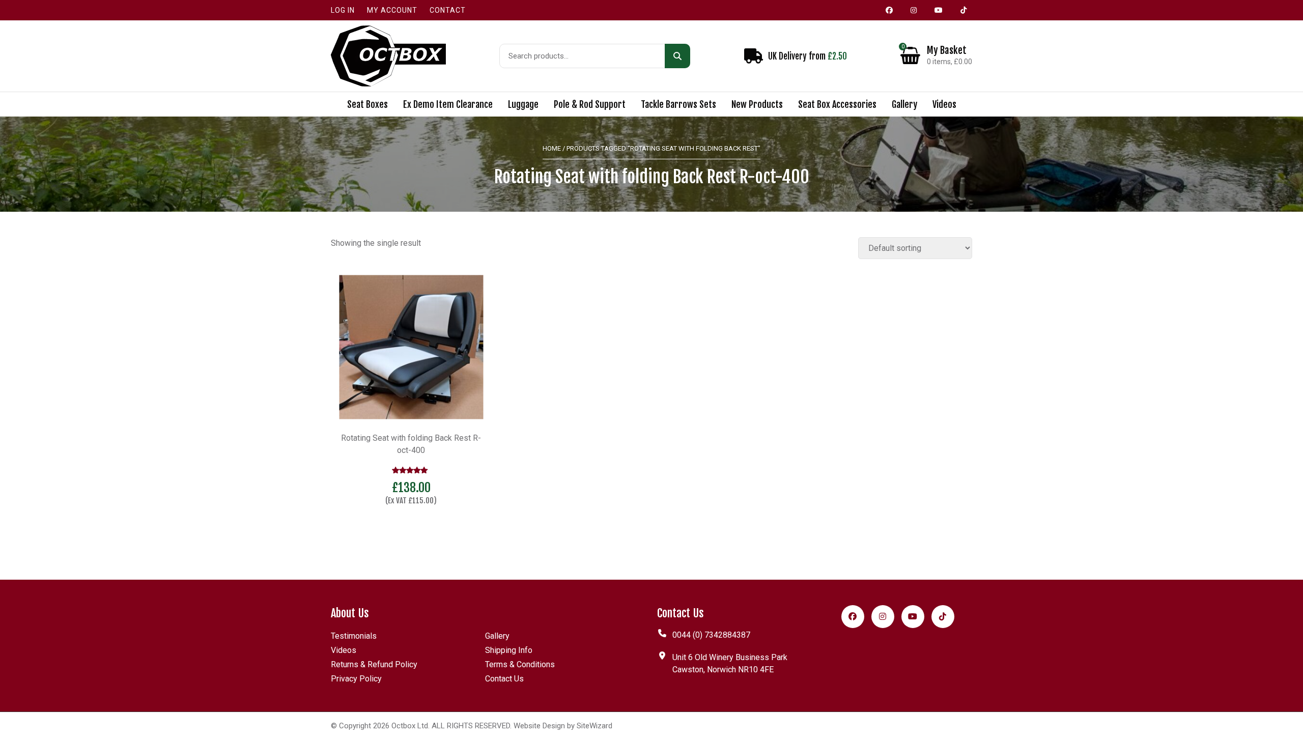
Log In (343, 10)
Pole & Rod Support (590, 104)
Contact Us (504, 679)
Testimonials (354, 636)
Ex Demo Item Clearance (448, 104)
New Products (757, 104)
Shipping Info (508, 650)
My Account (392, 10)
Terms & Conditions (520, 664)
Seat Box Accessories (837, 104)
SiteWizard (594, 725)
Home (552, 148)
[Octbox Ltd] (388, 56)
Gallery (904, 104)
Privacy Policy (356, 679)
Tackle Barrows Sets (678, 104)
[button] (411, 528)
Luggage (523, 104)
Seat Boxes (367, 104)
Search (677, 56)
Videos (944, 104)
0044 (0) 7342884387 (711, 635)
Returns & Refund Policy (374, 664)
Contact (448, 10)
